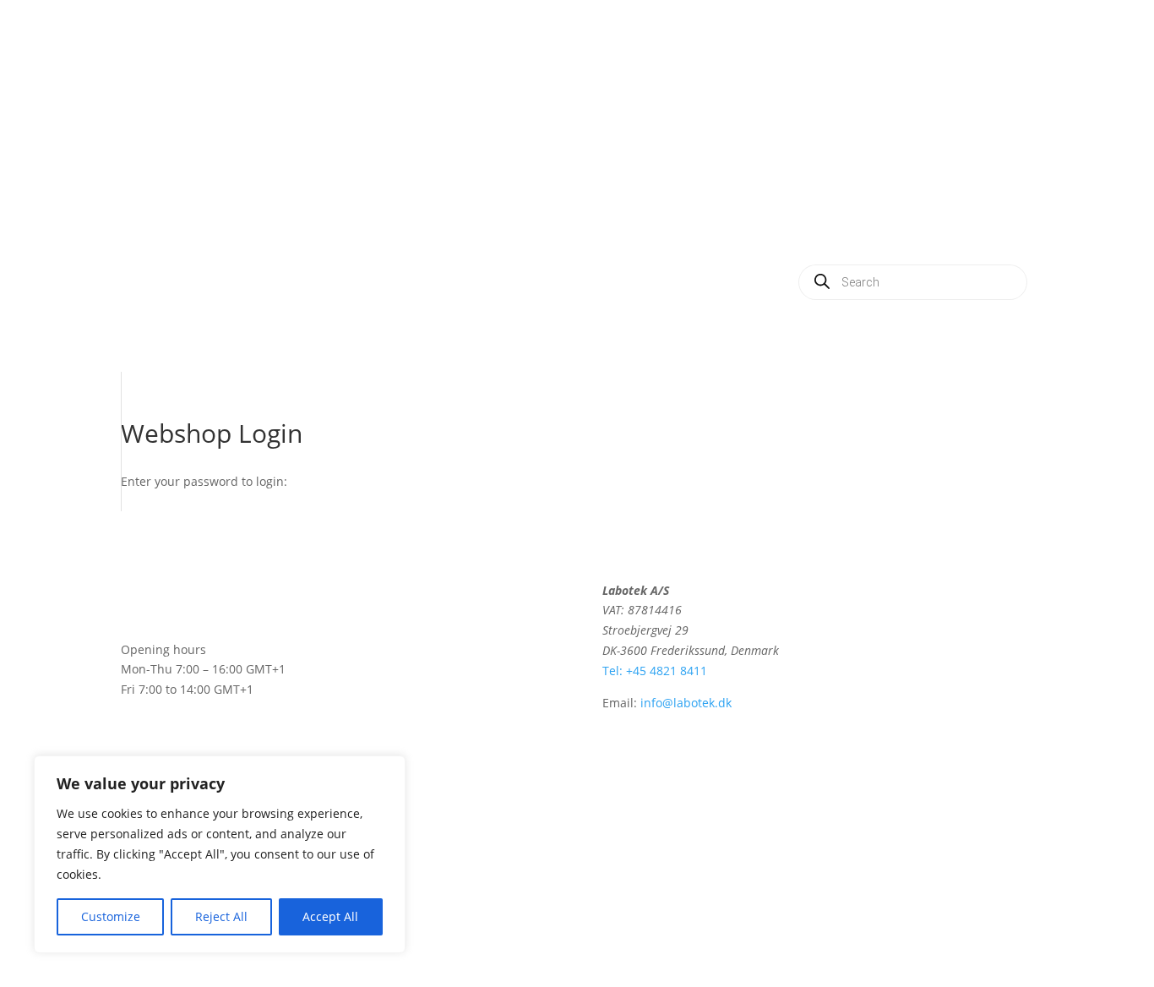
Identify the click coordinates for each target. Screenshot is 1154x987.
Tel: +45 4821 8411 (654, 671)
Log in (952, 229)
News (985, 165)
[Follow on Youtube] (889, 594)
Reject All (221, 916)
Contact (878, 229)
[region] (220, 854)
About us (909, 165)
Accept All (330, 916)
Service (828, 165)
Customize (110, 916)
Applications (948, 101)
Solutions (851, 101)
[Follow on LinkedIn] (855, 594)
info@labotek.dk (686, 703)
